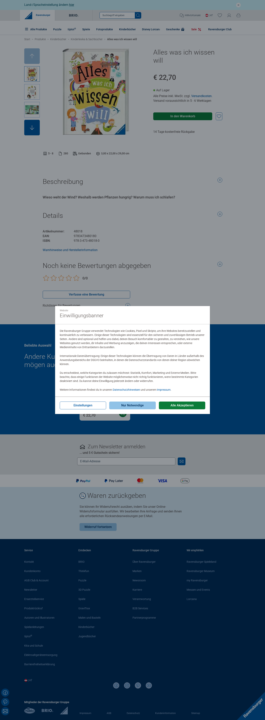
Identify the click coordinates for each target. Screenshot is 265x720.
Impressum (164, 389)
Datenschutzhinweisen (126, 389)
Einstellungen (83, 405)
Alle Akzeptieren (182, 405)
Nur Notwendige (132, 405)
